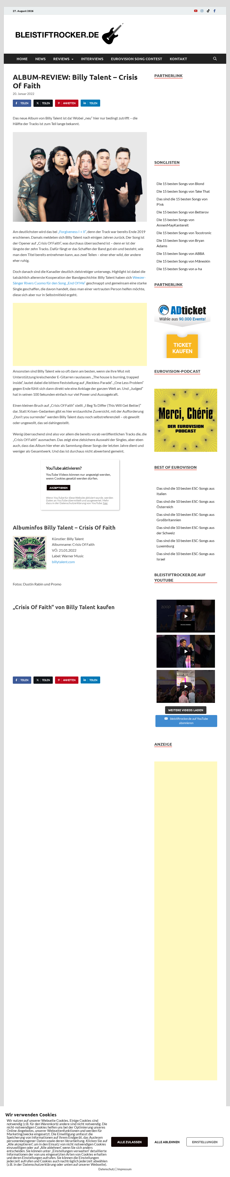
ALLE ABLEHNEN (167, 1142)
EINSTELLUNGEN (205, 1142)
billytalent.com (63, 562)
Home (22, 58)
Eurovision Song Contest (136, 58)
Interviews (92, 58)
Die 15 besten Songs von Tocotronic (184, 233)
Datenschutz (106, 1169)
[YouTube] (195, 11)
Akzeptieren (58, 487)
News (40, 58)
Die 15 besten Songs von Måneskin (183, 261)
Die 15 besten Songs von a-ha (179, 269)
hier (105, 503)
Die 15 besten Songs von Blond (180, 183)
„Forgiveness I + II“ (72, 231)
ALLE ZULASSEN (129, 1142)
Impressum (124, 1169)
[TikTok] (208, 11)
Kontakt (178, 58)
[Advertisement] (80, 334)
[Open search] (215, 59)
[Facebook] (214, 11)
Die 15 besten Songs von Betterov (183, 212)
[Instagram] (202, 11)
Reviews (61, 58)
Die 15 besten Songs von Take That (183, 191)
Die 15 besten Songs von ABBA (180, 253)
